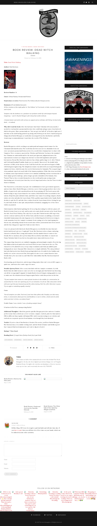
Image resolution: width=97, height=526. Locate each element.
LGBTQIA (67, 218)
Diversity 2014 (86, 206)
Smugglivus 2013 (70, 242)
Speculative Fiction (71, 245)
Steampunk (82, 245)
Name (5, 459)
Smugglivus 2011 (69, 239)
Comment (13, 348)
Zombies (88, 251)
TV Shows (85, 248)
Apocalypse (68, 200)
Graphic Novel (78, 212)
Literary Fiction (81, 218)
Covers (78, 206)
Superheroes (69, 248)
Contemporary (69, 206)
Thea (52, 348)
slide (85, 233)
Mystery (84, 221)
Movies (77, 221)
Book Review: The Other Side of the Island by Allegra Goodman (52, 407)
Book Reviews (39, 46)
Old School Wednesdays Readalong (75, 227)
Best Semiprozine (85, 167)
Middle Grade (69, 221)
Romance (68, 233)
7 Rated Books (27, 46)
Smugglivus (68, 236)
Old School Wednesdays (72, 224)
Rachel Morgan (27, 339)
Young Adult (79, 251)
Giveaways (68, 212)
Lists (73, 218)
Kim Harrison (9, 339)
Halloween (87, 212)
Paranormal (18, 339)
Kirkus (82, 215)
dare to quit (18, 430)
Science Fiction (77, 233)
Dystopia (67, 209)
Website (6, 468)
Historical (68, 215)
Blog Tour (77, 200)
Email (5, 464)
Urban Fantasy (38, 339)
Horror (76, 215)
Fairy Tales (76, 209)
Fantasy (83, 209)
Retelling (82, 230)
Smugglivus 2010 (79, 236)
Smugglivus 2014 (81, 242)
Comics (86, 203)
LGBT (87, 215)
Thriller (77, 248)
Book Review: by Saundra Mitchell (32, 408)
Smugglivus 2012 (81, 239)
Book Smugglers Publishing (73, 203)
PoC (76, 230)
